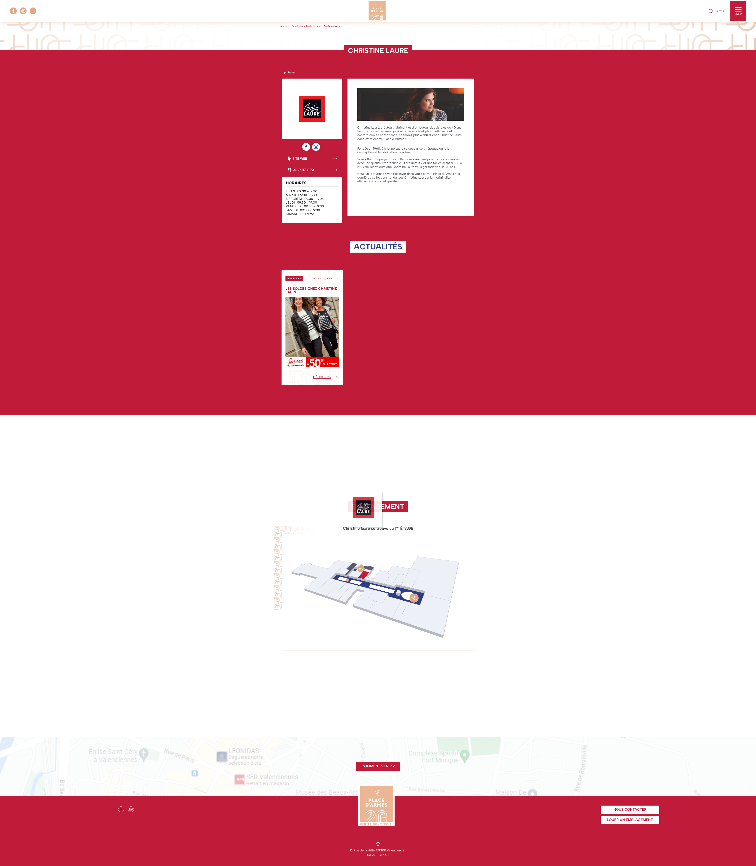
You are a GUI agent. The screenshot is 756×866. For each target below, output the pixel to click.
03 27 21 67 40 (378, 855)
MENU (738, 13)
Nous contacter (630, 809)
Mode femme (313, 26)
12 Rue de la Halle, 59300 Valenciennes (378, 850)
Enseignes (297, 26)
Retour (292, 72)
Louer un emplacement (630, 820)
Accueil (284, 26)
